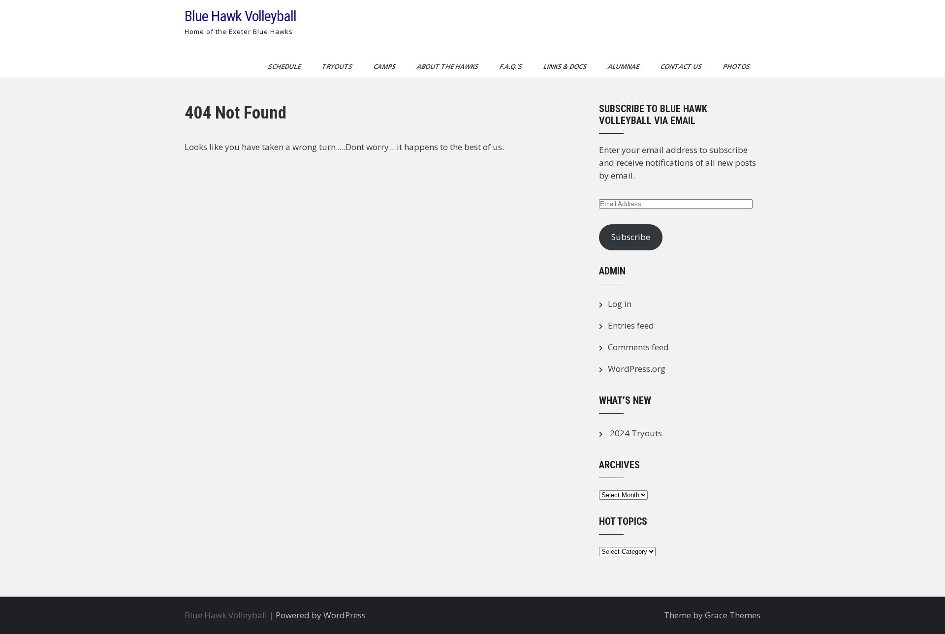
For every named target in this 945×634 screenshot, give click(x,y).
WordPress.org (636, 368)
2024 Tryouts (636, 433)
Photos (737, 66)
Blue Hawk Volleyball (240, 16)
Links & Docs (565, 66)
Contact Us (682, 66)
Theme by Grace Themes (712, 615)
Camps (385, 66)
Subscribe (630, 236)
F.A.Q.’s (512, 66)
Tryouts (338, 66)
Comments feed (638, 347)
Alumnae (624, 66)
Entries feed (631, 325)
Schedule (285, 66)
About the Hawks (448, 66)
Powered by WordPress (321, 615)
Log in (619, 303)
